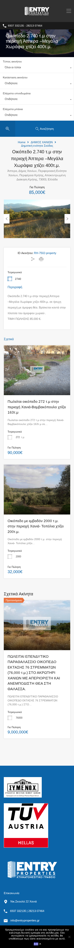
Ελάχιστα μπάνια (13, 109)
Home (21, 142)
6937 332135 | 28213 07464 (27, 911)
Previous (6, 218)
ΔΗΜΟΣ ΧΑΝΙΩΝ (42, 142)
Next (67, 218)
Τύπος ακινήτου (12, 61)
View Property (37, 385)
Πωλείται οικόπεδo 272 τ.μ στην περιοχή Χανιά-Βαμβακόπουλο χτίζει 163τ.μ (37, 407)
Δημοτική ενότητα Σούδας (37, 145)
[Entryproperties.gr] (37, 17)
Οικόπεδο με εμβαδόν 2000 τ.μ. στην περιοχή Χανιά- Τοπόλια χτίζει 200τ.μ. (36, 526)
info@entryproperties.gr (24, 920)
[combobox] (37, 68)
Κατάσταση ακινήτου (15, 77)
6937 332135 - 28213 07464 (25, 25)
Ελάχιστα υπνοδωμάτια (17, 93)
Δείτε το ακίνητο (37, 640)
